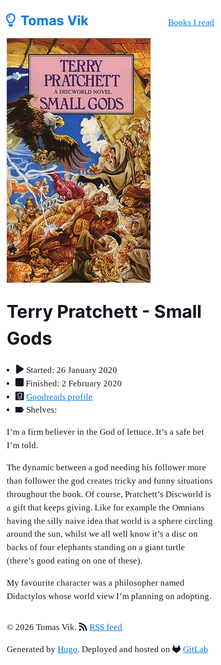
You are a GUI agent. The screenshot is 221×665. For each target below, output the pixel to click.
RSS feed (105, 627)
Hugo (68, 649)
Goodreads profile (59, 397)
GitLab (195, 649)
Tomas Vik (52, 20)
